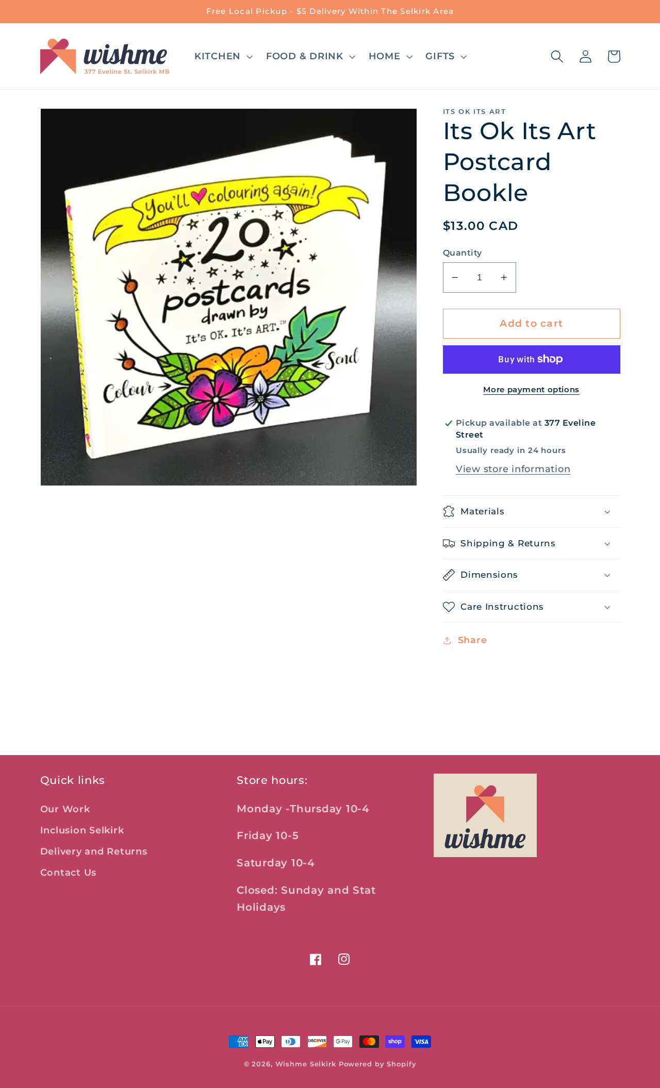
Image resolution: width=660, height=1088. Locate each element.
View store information (513, 468)
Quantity (462, 252)
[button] (222, 56)
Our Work (65, 809)
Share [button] (472, 639)
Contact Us (68, 872)
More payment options (531, 389)
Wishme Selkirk (305, 1064)
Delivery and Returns (93, 851)
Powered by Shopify (378, 1064)
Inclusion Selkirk (82, 830)
